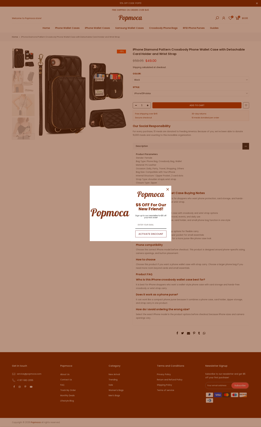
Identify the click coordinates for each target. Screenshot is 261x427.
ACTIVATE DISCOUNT (151, 234)
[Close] (167, 189)
